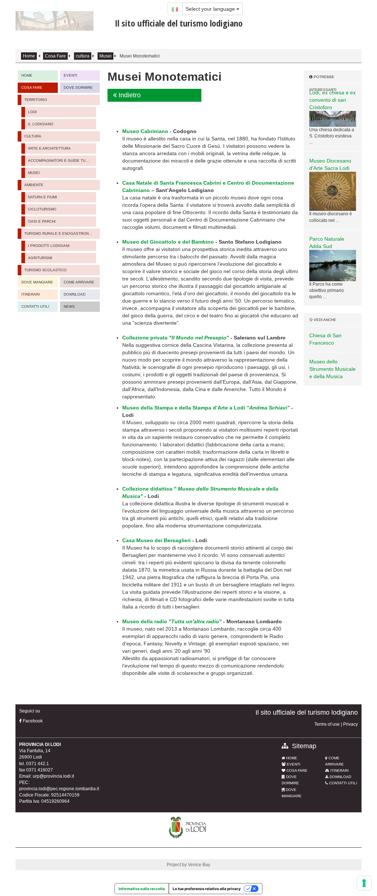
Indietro (129, 95)
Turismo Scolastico (45, 270)
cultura (82, 56)
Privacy (350, 724)
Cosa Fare (55, 56)
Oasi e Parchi (42, 221)
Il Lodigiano (40, 124)
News (69, 306)
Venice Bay (199, 864)
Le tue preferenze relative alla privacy (207, 888)
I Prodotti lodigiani (49, 246)
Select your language (211, 9)
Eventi (293, 764)
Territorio (35, 100)
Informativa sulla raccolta (142, 888)
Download (74, 294)
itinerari (30, 294)
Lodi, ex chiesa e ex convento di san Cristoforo (332, 100)
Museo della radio (172, 621)
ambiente (33, 185)
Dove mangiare (37, 282)
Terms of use (327, 724)
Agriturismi (40, 258)
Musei (105, 56)
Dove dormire (78, 88)
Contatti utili (35, 306)
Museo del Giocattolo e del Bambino (168, 242)
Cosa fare (296, 770)
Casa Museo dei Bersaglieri (156, 540)
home (26, 75)
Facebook (32, 721)
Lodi (32, 112)
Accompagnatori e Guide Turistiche (60, 160)
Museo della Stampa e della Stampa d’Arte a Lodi (206, 408)
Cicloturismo (42, 209)
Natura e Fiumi (42, 197)
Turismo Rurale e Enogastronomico (59, 233)
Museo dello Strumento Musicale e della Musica (332, 369)
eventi (70, 75)
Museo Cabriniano (145, 131)
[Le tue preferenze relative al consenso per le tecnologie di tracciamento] (364, 883)
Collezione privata (175, 338)
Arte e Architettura (49, 148)
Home (29, 56)
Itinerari (339, 770)
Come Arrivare (79, 282)
